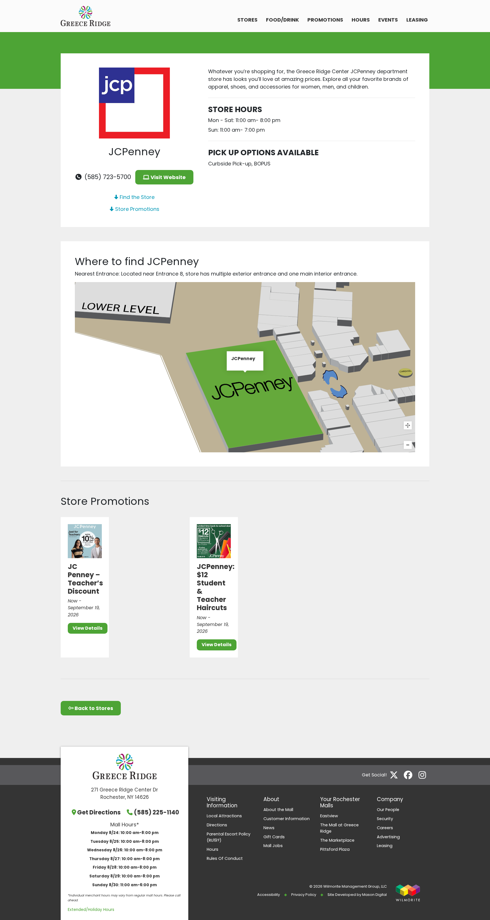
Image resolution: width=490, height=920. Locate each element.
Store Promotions (136, 209)
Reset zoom (408, 425)
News (268, 828)
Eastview (329, 816)
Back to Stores (93, 708)
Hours (361, 19)
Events (388, 19)
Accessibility (268, 894)
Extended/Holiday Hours (91, 909)
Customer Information (286, 819)
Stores (247, 19)
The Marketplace (337, 840)
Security (385, 819)
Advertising (388, 837)
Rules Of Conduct (225, 858)
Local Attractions (224, 816)
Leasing (417, 19)
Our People (388, 809)
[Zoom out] (408, 445)
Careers (385, 828)
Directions (217, 825)
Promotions (325, 19)
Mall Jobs (273, 845)
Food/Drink (282, 19)
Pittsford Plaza (335, 849)
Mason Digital (374, 894)
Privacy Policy (303, 894)
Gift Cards (274, 837)
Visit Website (167, 177)
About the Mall (278, 809)
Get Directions (99, 812)
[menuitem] (247, 20)
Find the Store (136, 197)
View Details (88, 628)
